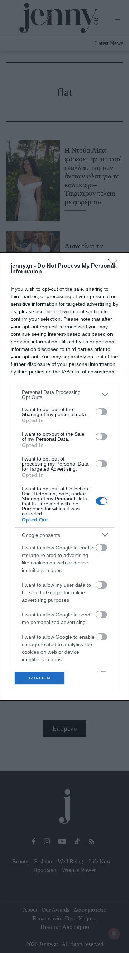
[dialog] (64, 476)
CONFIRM (40, 678)
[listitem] (64, 395)
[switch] (101, 411)
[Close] (115, 266)
